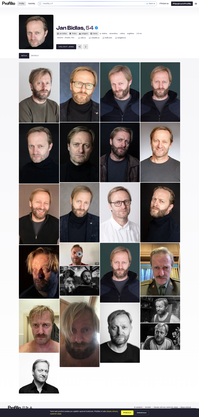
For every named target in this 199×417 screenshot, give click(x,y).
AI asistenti (138, 407)
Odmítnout (141, 413)
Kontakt (148, 407)
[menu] (196, 3)
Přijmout (127, 413)
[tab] (24, 55)
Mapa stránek (186, 407)
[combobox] (97, 3)
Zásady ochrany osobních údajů (166, 407)
